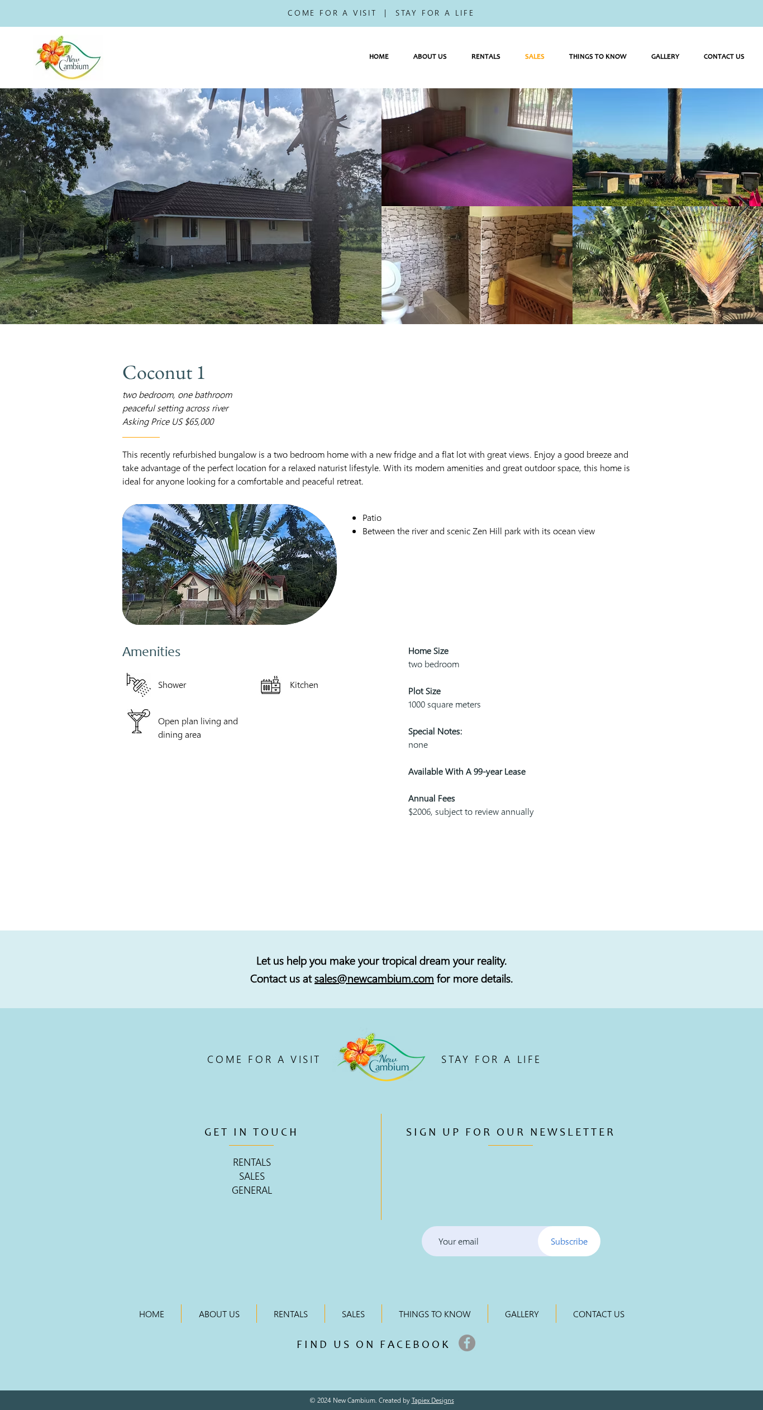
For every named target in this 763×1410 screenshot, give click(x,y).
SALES (252, 1176)
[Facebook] (467, 1343)
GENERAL (252, 1190)
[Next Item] (743, 206)
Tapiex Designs (433, 1400)
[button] (430, 57)
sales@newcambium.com (374, 977)
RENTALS (252, 1162)
